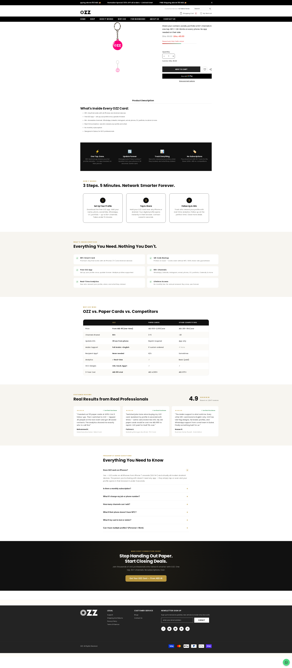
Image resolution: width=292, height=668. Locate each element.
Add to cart (181, 69)
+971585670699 (183, 9)
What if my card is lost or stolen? (145, 520)
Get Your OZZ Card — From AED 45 (146, 578)
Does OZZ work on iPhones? (146, 470)
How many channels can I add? (145, 504)
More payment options (187, 81)
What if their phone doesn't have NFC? (145, 512)
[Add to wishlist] (205, 69)
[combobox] (200, 8)
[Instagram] (169, 629)
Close (212, 3)
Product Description (143, 100)
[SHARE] (210, 69)
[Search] (202, 8)
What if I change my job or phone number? (145, 496)
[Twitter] (187, 629)
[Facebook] (163, 629)
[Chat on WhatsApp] (286, 662)
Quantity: (166, 52)
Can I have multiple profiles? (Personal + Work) (145, 528)
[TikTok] (175, 629)
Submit (201, 620)
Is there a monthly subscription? (145, 488)
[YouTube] (181, 629)
